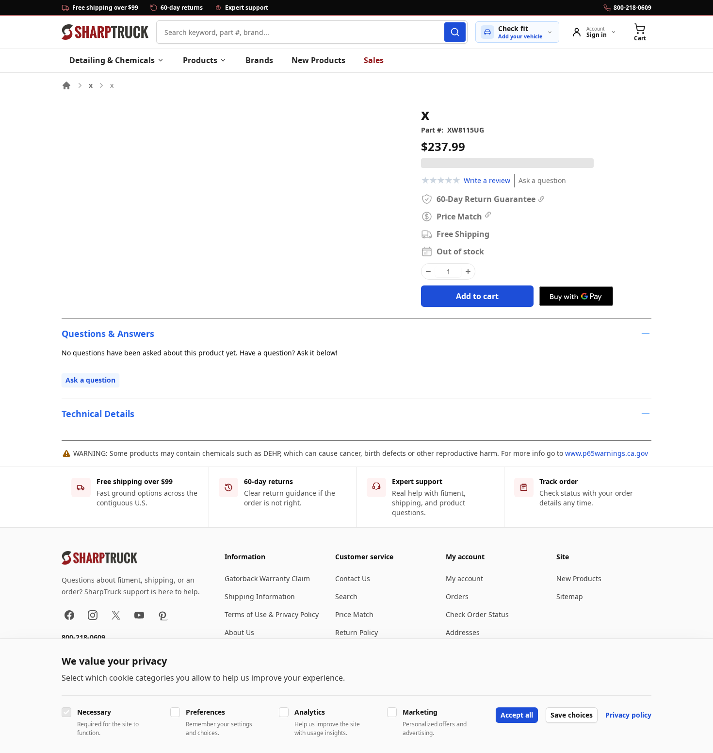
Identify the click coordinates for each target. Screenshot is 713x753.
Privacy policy (628, 715)
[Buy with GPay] (576, 296)
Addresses (463, 632)
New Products (318, 60)
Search (346, 596)
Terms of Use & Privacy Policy (272, 614)
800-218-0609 (83, 637)
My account (464, 578)
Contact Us (352, 578)
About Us (239, 632)
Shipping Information (260, 596)
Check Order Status (477, 614)
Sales (374, 60)
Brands (259, 60)
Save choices (572, 715)
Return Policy (356, 632)
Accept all (517, 715)
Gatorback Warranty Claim (267, 578)
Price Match (354, 614)
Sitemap (569, 596)
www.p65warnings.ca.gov (606, 453)
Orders (457, 596)
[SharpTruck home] (105, 32)
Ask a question (542, 180)
